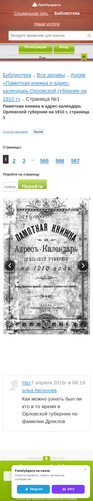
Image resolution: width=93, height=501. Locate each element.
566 (60, 161)
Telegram (36, 489)
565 (44, 161)
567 (75, 161)
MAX (70, 489)
